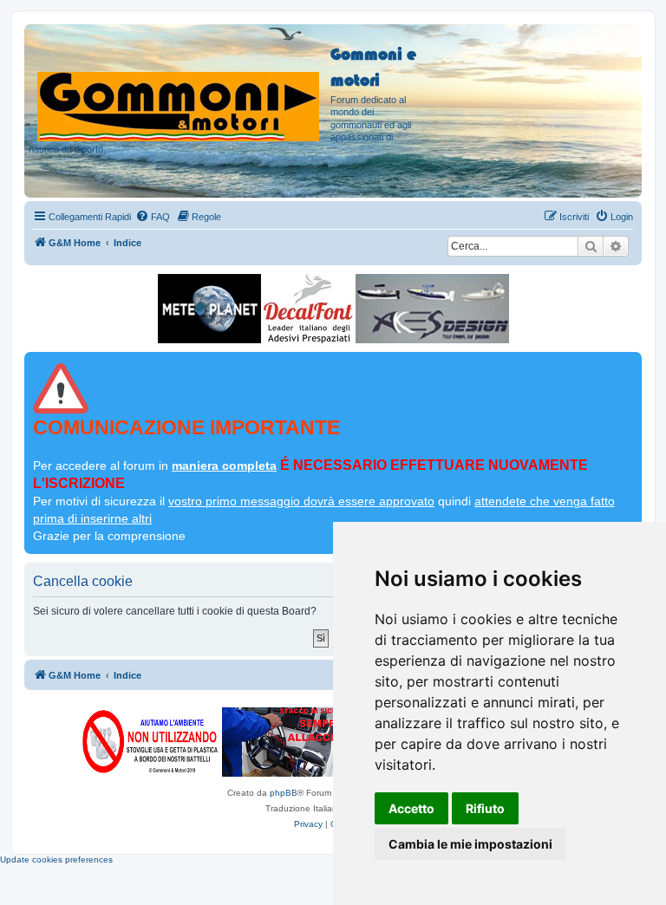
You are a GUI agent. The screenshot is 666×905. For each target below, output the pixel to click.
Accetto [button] (411, 808)
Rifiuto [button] (485, 808)
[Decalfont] (308, 308)
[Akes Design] (432, 308)
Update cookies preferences (56, 859)
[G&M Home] (179, 86)
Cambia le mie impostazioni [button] (470, 844)
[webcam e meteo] (209, 308)
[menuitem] (152, 216)
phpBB (283, 793)
